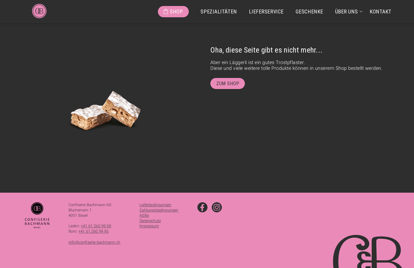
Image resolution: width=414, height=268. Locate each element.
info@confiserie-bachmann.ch (94, 242)
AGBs (144, 215)
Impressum (149, 226)
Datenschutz (150, 220)
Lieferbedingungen (155, 204)
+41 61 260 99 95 (93, 231)
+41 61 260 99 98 (96, 226)
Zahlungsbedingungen (158, 210)
